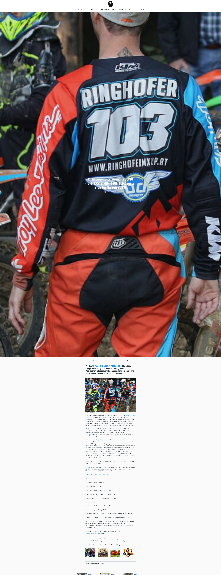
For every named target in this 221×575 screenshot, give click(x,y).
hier (124, 545)
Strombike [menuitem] (113, 9)
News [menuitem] (92, 9)
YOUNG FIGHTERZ (93, 428)
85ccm (91, 430)
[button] (93, 361)
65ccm (112, 434)
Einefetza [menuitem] (106, 9)
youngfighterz (94, 539)
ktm (89, 563)
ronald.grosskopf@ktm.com (93, 533)
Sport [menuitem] (96, 9)
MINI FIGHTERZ (105, 467)
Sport (111, 176)
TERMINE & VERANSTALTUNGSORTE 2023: (97, 475)
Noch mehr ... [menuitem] (127, 10)
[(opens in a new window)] (77, 9)
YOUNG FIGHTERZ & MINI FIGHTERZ (106, 366)
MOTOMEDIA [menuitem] (120, 9)
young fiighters (94, 563)
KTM (109, 191)
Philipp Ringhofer (101, 440)
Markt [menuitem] (101, 9)
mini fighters (101, 563)
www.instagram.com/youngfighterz (118, 541)
